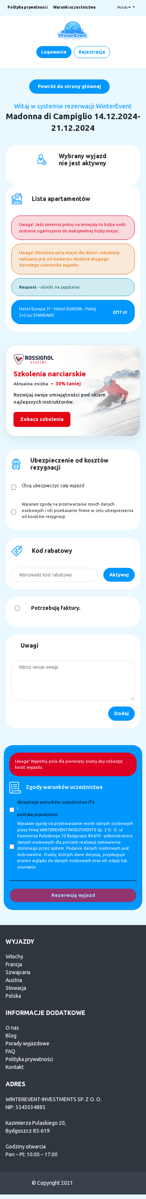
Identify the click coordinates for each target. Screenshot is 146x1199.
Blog (11, 1036)
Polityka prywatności (27, 7)
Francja (14, 964)
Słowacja (16, 988)
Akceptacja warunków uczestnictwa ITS (55, 802)
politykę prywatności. (38, 814)
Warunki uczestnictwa (74, 7)
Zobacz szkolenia (42, 419)
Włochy (14, 956)
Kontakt (15, 1067)
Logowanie (54, 51)
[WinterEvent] (73, 30)
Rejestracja (92, 51)
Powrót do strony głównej (69, 86)
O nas (12, 1028)
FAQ (10, 1051)
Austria (14, 980)
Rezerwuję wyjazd (73, 895)
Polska (13, 996)
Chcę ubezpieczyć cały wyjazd (53, 485)
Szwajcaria (18, 972)
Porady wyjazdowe (27, 1043)
